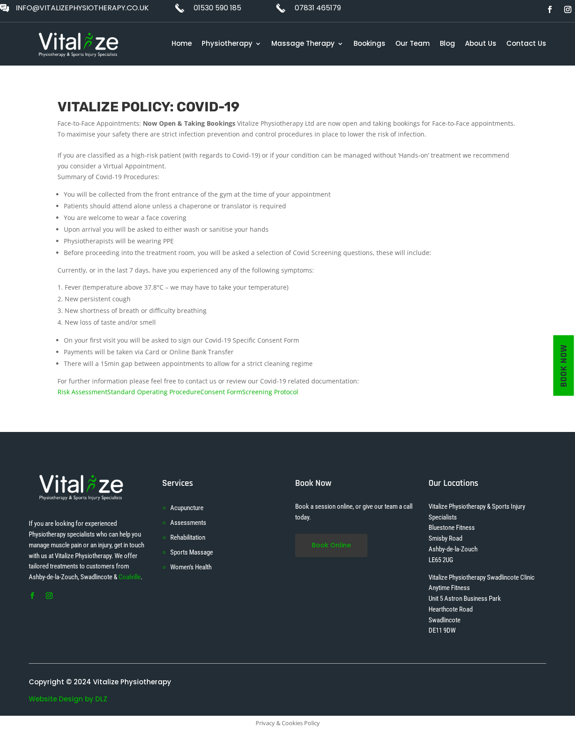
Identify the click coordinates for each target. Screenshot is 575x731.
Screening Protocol (270, 392)
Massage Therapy (303, 43)
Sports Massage (191, 552)
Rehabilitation (187, 537)
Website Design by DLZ (68, 699)
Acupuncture (186, 508)
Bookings (369, 43)
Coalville (130, 577)
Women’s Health (191, 567)
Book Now (564, 365)
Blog (447, 43)
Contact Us (526, 43)
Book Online (331, 545)
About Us (480, 43)
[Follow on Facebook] (550, 9)
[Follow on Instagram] (568, 9)
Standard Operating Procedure (153, 392)
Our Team (412, 43)
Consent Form (221, 392)
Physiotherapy (227, 43)
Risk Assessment (82, 392)
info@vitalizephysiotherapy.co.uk (82, 8)
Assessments (188, 523)
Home (182, 43)
